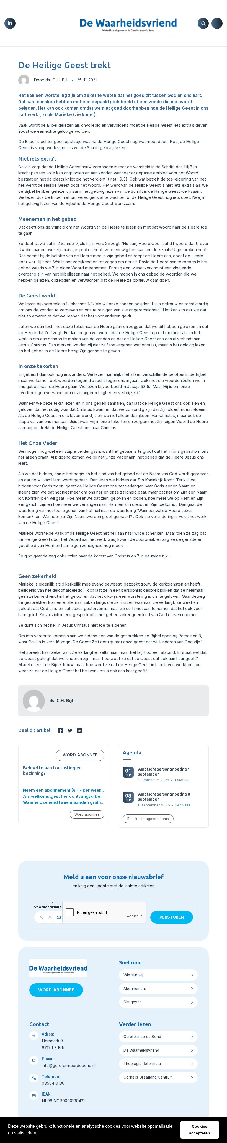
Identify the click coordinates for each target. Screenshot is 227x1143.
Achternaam (45, 907)
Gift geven (132, 1002)
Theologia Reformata (142, 1063)
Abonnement (134, 988)
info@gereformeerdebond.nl (69, 1065)
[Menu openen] (217, 23)
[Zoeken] (203, 23)
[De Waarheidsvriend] (128, 23)
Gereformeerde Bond (142, 1036)
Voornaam (36, 907)
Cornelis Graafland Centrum (148, 1077)
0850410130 (53, 1083)
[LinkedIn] (10, 23)
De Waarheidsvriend (141, 1050)
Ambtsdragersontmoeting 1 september (164, 771)
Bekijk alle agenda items (148, 819)
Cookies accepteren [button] (199, 1129)
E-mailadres (54, 905)
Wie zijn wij (133, 975)
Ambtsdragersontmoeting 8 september (164, 796)
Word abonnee (80, 754)
